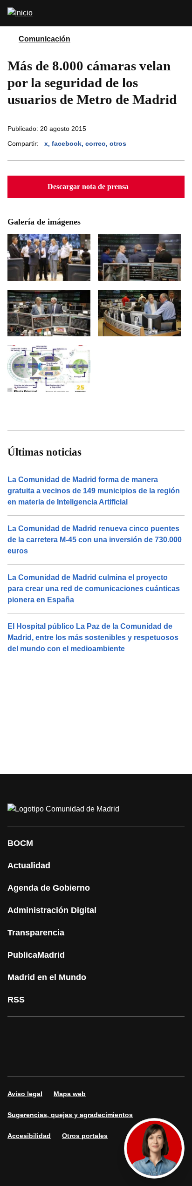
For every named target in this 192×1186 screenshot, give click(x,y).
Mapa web (70, 1093)
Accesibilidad (29, 1135)
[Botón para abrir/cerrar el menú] (179, 13)
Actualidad (28, 865)
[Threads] (104, 1060)
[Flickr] (48, 1060)
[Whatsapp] (160, 1034)
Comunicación (44, 39)
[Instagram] (48, 1034)
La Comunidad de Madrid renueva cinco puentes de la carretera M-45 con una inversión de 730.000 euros (94, 540)
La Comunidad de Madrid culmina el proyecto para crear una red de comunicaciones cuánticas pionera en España (93, 588)
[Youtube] (104, 1034)
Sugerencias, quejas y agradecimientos (70, 1114)
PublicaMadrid (36, 955)
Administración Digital (51, 910)
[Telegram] (76, 1060)
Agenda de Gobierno (48, 888)
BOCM (20, 843)
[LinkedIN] (132, 1034)
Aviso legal (24, 1093)
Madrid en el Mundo (46, 977)
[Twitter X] (76, 1034)
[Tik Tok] (20, 1060)
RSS (16, 999)
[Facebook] (20, 1034)
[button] (96, 187)
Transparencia (35, 932)
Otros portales (85, 1135)
